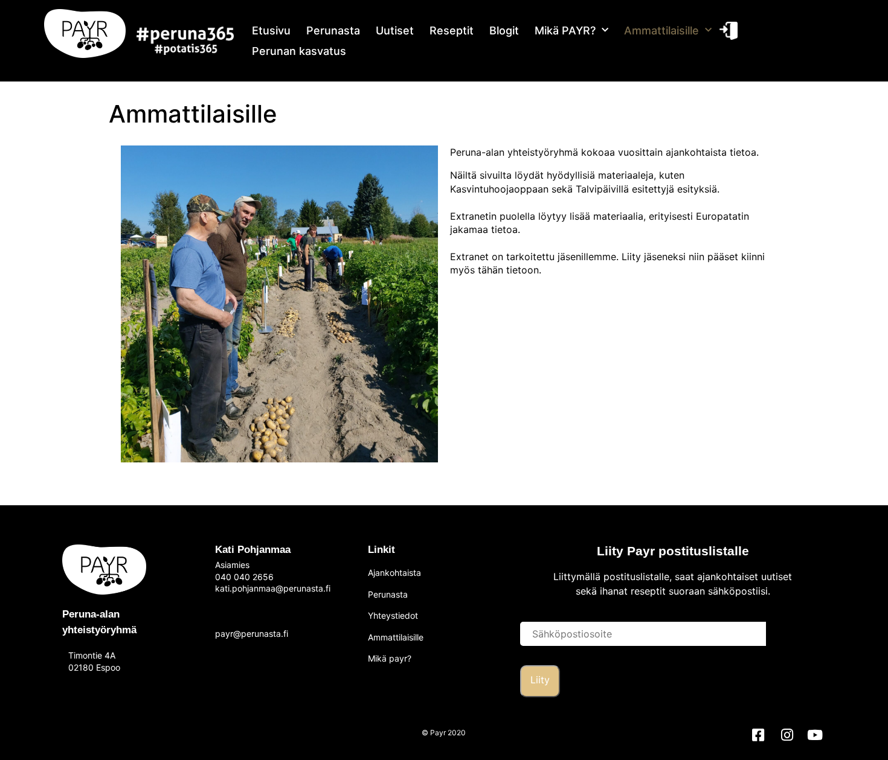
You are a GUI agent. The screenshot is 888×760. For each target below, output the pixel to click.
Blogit (504, 30)
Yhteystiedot (393, 615)
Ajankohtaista (394, 572)
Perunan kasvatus (299, 51)
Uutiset (395, 30)
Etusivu (271, 30)
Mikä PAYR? (565, 30)
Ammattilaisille (661, 30)
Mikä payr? (389, 658)
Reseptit (452, 30)
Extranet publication (727, 31)
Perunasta (333, 30)
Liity (540, 680)
